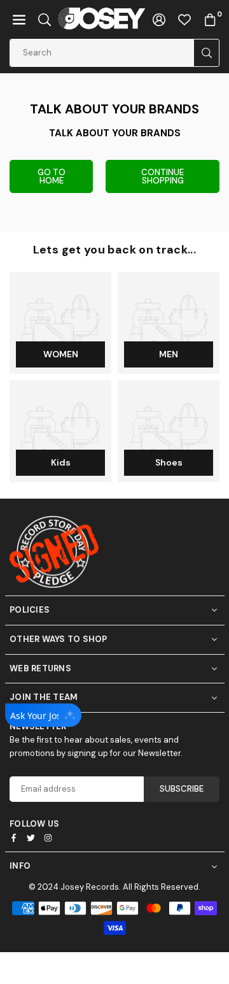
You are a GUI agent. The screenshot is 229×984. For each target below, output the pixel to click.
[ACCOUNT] (159, 19)
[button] (19, 19)
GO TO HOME (52, 176)
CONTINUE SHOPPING (162, 176)
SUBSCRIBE (182, 788)
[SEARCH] (44, 19)
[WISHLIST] (184, 19)
